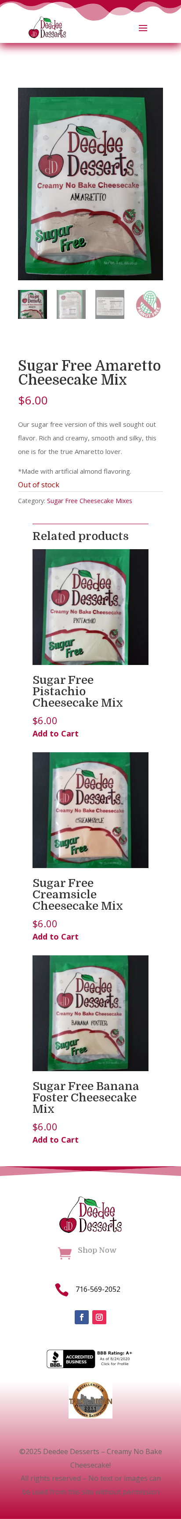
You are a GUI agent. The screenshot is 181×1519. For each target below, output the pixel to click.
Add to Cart (56, 733)
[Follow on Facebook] (82, 1317)
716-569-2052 (98, 1289)
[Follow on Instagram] (99, 1317)
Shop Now (97, 1250)
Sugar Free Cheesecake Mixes (89, 501)
